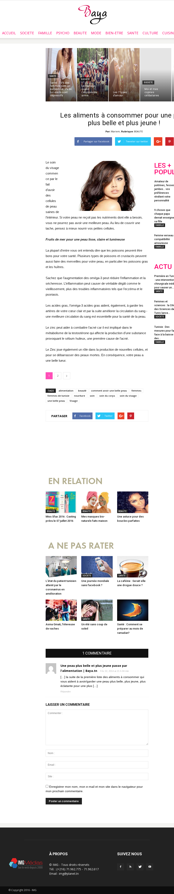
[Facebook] (120, 867)
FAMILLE (45, 33)
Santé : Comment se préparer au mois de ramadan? (130, 628)
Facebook (162, 375)
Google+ (162, 392)
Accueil (9, 33)
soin (92, 395)
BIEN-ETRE (114, 33)
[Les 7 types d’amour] (124, 74)
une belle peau (56, 400)
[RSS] (130, 867)
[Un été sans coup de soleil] (96, 610)
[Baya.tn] (92, 14)
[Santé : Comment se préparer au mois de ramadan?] (132, 610)
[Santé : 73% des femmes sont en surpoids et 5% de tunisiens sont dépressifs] (61, 74)
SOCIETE (27, 33)
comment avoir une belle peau (109, 390)
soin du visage (128, 395)
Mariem (115, 131)
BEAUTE (80, 33)
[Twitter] (140, 867)
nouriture (79, 395)
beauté (82, 390)
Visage (74, 400)
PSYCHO (62, 33)
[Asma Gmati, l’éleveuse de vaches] (61, 610)
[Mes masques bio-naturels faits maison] (96, 502)
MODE (96, 33)
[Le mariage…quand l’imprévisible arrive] (92, 74)
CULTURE (150, 33)
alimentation (66, 390)
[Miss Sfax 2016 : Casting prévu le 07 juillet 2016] (61, 502)
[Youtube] (149, 867)
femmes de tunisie (58, 395)
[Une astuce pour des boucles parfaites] (132, 502)
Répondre (65, 691)
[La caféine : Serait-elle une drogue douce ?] (132, 566)
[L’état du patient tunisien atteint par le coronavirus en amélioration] (61, 566)
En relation (75, 481)
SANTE (132, 33)
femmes (136, 390)
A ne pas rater (81, 545)
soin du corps (107, 395)
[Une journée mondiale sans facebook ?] (96, 566)
